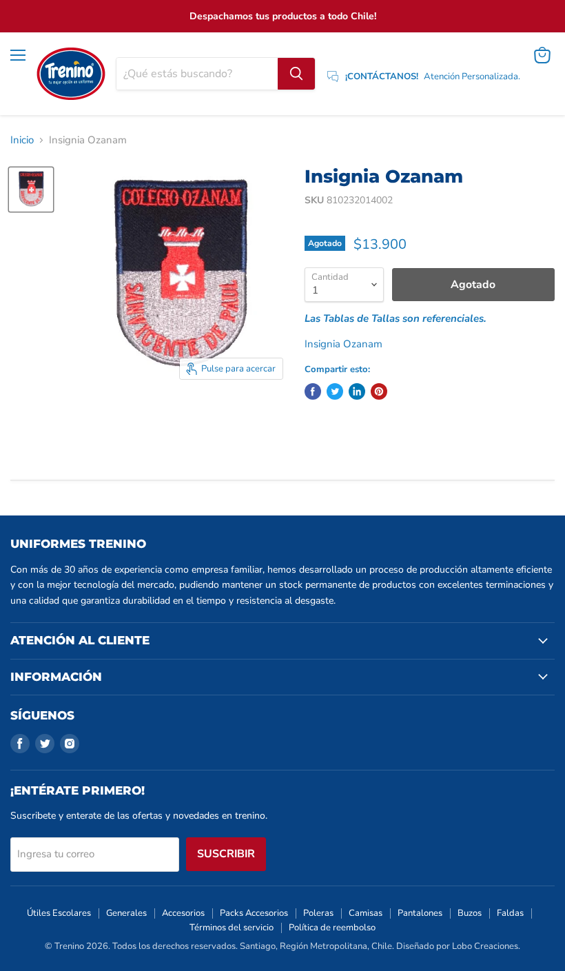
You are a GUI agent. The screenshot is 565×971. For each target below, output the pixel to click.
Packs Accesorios (254, 913)
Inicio (22, 140)
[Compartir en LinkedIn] (357, 391)
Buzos (470, 913)
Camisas (365, 913)
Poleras (318, 913)
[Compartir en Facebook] (313, 391)
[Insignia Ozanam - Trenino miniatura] (31, 189)
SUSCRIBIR (226, 853)
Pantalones (420, 913)
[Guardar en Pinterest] (379, 391)
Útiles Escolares (59, 913)
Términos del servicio (231, 927)
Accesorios (183, 913)
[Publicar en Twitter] (335, 391)
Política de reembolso (332, 927)
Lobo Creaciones (485, 946)
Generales (126, 913)
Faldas (510, 913)
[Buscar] (296, 74)
